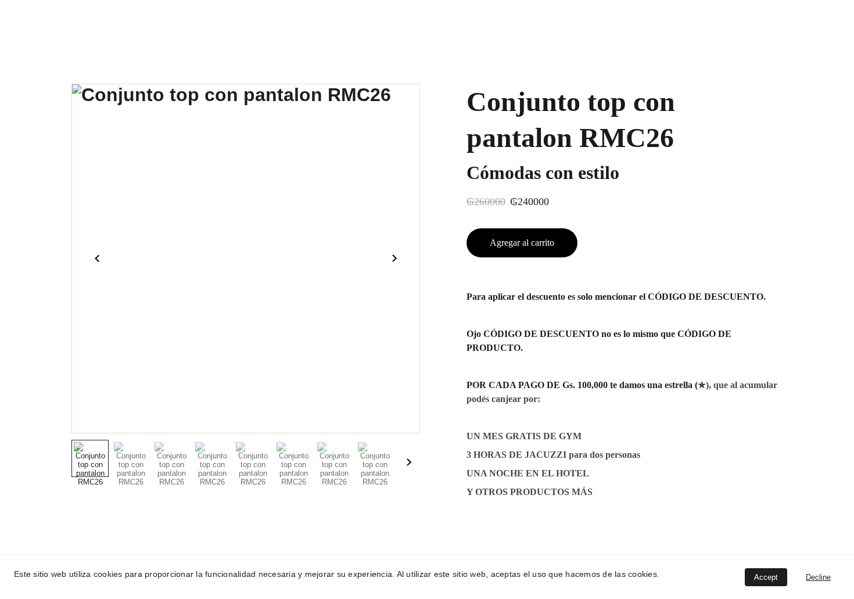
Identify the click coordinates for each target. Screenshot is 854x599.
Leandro (196, 12)
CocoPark (145, 12)
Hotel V (95, 12)
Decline (818, 577)
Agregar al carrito (522, 243)
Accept (766, 577)
